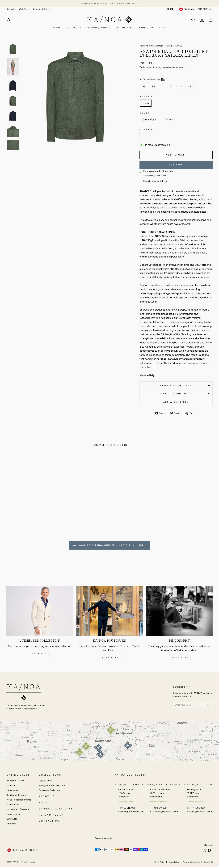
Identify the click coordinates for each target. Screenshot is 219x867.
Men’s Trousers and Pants (18, 799)
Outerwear (11, 818)
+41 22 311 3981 (127, 808)
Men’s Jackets (13, 814)
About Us (47, 796)
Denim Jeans (12, 804)
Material (146, 96)
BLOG (43, 802)
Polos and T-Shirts (15, 780)
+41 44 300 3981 (197, 808)
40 (153, 86)
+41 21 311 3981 (159, 808)
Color (144, 113)
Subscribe (11, 9)
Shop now (39, 653)
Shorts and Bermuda (16, 795)
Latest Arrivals (45, 780)
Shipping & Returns (41, 9)
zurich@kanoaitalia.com (200, 811)
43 (180, 86)
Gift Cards (24, 9)
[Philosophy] (179, 611)
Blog (162, 27)
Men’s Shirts (12, 790)
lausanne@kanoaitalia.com (165, 811)
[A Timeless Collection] (39, 611)
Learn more (109, 657)
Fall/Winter (125, 27)
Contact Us (208, 862)
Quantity (147, 129)
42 (171, 86)
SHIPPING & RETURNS (56, 808)
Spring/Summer (99, 27)
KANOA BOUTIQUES (130, 775)
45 (189, 86)
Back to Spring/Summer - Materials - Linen (112, 545)
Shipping (156, 67)
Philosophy (74, 27)
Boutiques (146, 27)
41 (162, 86)
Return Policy (173, 862)
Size (149, 79)
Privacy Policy (159, 862)
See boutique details (126, 801)
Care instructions (176, 393)
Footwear (11, 823)
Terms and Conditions (191, 862)
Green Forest (150, 119)
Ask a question (176, 402)
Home (57, 27)
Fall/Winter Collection (49, 790)
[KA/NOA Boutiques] (109, 611)
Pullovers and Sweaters (17, 809)
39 (144, 86)
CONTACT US (49, 821)
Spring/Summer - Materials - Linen (164, 45)
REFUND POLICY (51, 814)
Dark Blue (169, 119)
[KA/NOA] (23, 693)
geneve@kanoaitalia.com (132, 811)
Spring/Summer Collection (52, 785)
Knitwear (10, 785)
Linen (146, 103)
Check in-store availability (155, 181)
